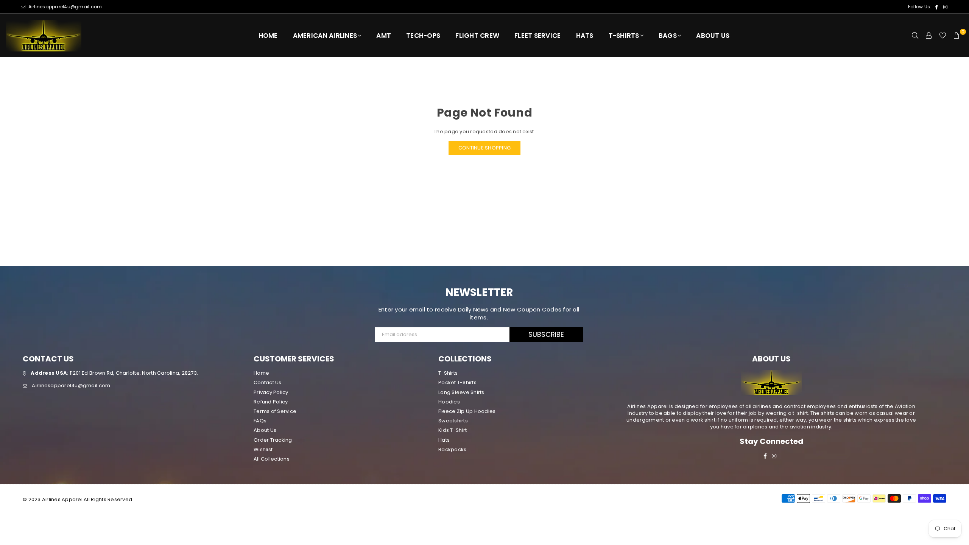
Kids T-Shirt (452, 430)
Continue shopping (484, 147)
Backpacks (452, 449)
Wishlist (263, 449)
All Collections (272, 458)
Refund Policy (271, 401)
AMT (383, 35)
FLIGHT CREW (477, 35)
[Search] (915, 35)
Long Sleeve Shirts (461, 392)
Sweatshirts (453, 420)
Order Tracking (273, 440)
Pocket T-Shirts (457, 382)
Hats (585, 35)
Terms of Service (275, 411)
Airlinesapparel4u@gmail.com (64, 6)
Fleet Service (537, 35)
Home (268, 35)
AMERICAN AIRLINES (325, 35)
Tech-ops (423, 35)
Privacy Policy (271, 392)
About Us (712, 35)
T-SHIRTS (624, 35)
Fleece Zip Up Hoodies (466, 411)
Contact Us (268, 382)
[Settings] (929, 35)
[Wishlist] (943, 35)
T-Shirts (448, 373)
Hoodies (449, 401)
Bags (668, 35)
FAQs (260, 420)
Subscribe (546, 334)
